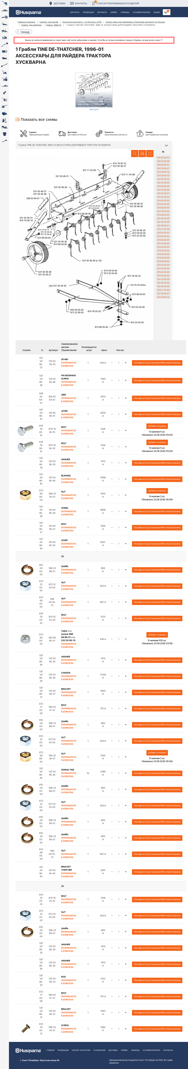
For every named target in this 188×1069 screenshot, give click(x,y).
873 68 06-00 (163, 186)
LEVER (64, 411)
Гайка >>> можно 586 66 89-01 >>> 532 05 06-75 (68, 635)
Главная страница (26, 22)
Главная (50, 1050)
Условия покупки (141, 12)
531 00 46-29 (163, 222)
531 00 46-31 (163, 225)
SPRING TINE (67, 769)
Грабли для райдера (31, 25)
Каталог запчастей (49, 22)
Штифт (64, 359)
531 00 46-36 (163, 218)
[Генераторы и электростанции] (4, 99)
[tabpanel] (94, 91)
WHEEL (64, 508)
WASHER (65, 459)
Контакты (81, 3)
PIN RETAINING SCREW (68, 377)
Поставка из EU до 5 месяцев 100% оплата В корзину (157, 362)
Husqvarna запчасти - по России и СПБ (81, 22)
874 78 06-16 (163, 171)
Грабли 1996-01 (53, 25)
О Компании (99, 1050)
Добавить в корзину (157, 426)
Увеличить (94, 109)
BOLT (63, 427)
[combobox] (94, 145)
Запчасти (74, 12)
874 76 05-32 (163, 268)
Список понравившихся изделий (117, 3)
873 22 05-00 (163, 204)
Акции (157, 12)
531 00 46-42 (163, 264)
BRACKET (66, 689)
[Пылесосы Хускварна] (4, 120)
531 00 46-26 (163, 243)
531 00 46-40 (163, 182)
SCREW (65, 1025)
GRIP (63, 394)
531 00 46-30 (163, 196)
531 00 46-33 (163, 286)
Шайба (64, 566)
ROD (63, 976)
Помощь (125, 12)
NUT (63, 491)
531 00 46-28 (163, 189)
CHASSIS (65, 672)
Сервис (113, 12)
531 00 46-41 (163, 168)
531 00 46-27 (163, 193)
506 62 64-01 (163, 164)
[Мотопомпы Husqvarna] (4, 113)
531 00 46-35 (163, 179)
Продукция (88, 12)
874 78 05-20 (163, 211)
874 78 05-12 (163, 297)
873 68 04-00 (163, 214)
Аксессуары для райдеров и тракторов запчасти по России (135, 22)
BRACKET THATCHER (66, 868)
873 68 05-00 (163, 207)
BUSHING (66, 475)
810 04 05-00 (163, 200)
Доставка (60, 3)
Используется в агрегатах (68, 364)
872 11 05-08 (163, 229)
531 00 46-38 (163, 161)
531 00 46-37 (163, 157)
